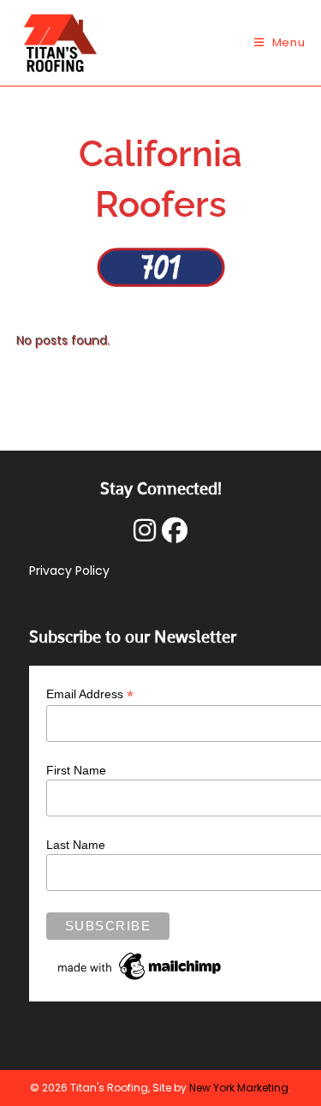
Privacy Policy (69, 570)
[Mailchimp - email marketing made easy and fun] (140, 965)
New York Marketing (238, 1087)
